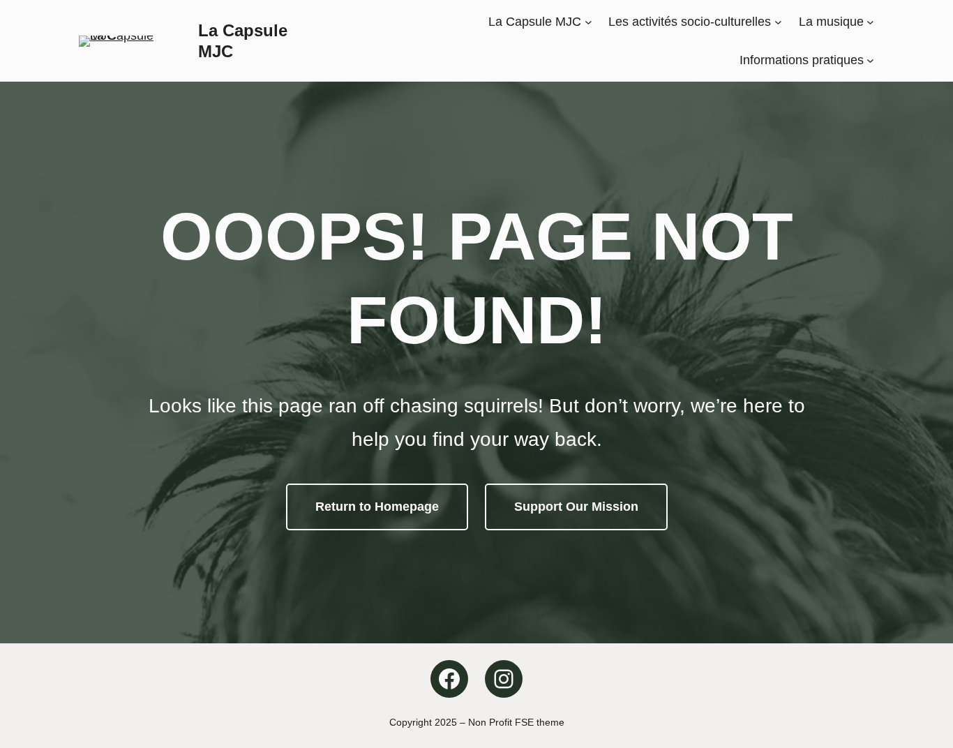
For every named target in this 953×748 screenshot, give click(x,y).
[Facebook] (449, 679)
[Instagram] (504, 679)
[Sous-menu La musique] (870, 22)
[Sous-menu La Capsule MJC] (588, 22)
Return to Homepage (377, 507)
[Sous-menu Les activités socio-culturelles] (778, 22)
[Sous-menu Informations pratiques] (870, 59)
